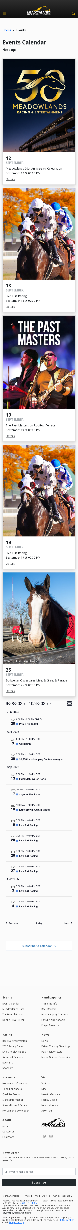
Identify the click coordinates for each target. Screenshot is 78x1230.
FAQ (36, 1196)
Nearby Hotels (49, 1105)
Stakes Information (13, 1099)
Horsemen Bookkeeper (15, 1110)
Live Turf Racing (28, 825)
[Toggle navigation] (4, 13)
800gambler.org (16, 1222)
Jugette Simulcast (29, 794)
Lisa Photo (8, 1137)
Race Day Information (14, 1041)
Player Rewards (50, 1025)
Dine (44, 1089)
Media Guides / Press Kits (55, 1057)
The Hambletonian (12, 1014)
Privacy (27, 1196)
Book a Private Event (13, 1020)
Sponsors (7, 1068)
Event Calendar (10, 1003)
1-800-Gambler (67, 1220)
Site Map (46, 1196)
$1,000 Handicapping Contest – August (41, 759)
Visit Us (45, 1083)
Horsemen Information (15, 1083)
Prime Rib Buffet (28, 724)
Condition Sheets (12, 1089)
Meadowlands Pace (13, 1009)
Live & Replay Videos (14, 1051)
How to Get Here (50, 1094)
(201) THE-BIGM (29, 1203)
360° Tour (47, 1110)
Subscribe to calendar (37, 946)
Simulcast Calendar (13, 1057)
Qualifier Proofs (11, 1094)
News (44, 1041)
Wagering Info (49, 1003)
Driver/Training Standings (55, 1046)
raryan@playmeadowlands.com (16, 1212)
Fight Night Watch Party (32, 779)
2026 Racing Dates (12, 1046)
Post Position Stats (51, 1051)
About (5, 1126)
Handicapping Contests (54, 1014)
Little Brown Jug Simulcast (34, 809)
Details (10, 179)
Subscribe (39, 1182)
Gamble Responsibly (62, 1196)
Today (39, 923)
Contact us (8, 1131)
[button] (72, 13)
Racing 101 (8, 1062)
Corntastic (25, 743)
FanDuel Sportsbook (53, 1020)
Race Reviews (48, 1009)
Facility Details (49, 1099)
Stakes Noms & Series (14, 1105)
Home (6, 30)
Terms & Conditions (11, 1196)
